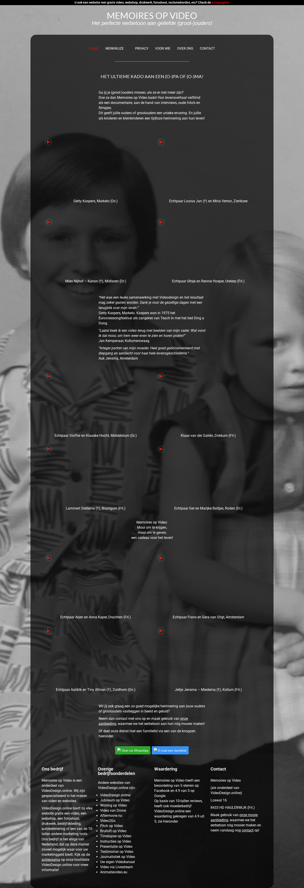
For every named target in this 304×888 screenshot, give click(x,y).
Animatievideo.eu (113, 872)
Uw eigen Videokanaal (117, 862)
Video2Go (108, 821)
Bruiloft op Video (113, 831)
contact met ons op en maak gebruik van (148, 718)
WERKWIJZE (114, 49)
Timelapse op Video (115, 836)
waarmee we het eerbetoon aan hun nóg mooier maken (161, 724)
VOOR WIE (162, 49)
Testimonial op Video (116, 852)
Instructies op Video (115, 841)
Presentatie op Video (116, 846)
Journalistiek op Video (117, 857)
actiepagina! (220, 2)
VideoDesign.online (115, 795)
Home (94, 49)
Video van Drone (113, 810)
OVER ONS (185, 49)
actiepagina (51, 860)
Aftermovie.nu (111, 815)
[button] (117, 49)
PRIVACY (141, 49)
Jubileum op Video (115, 800)
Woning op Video (113, 805)
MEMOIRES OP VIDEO (152, 15)
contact (247, 830)
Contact (207, 49)
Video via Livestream (116, 867)
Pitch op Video (111, 826)
